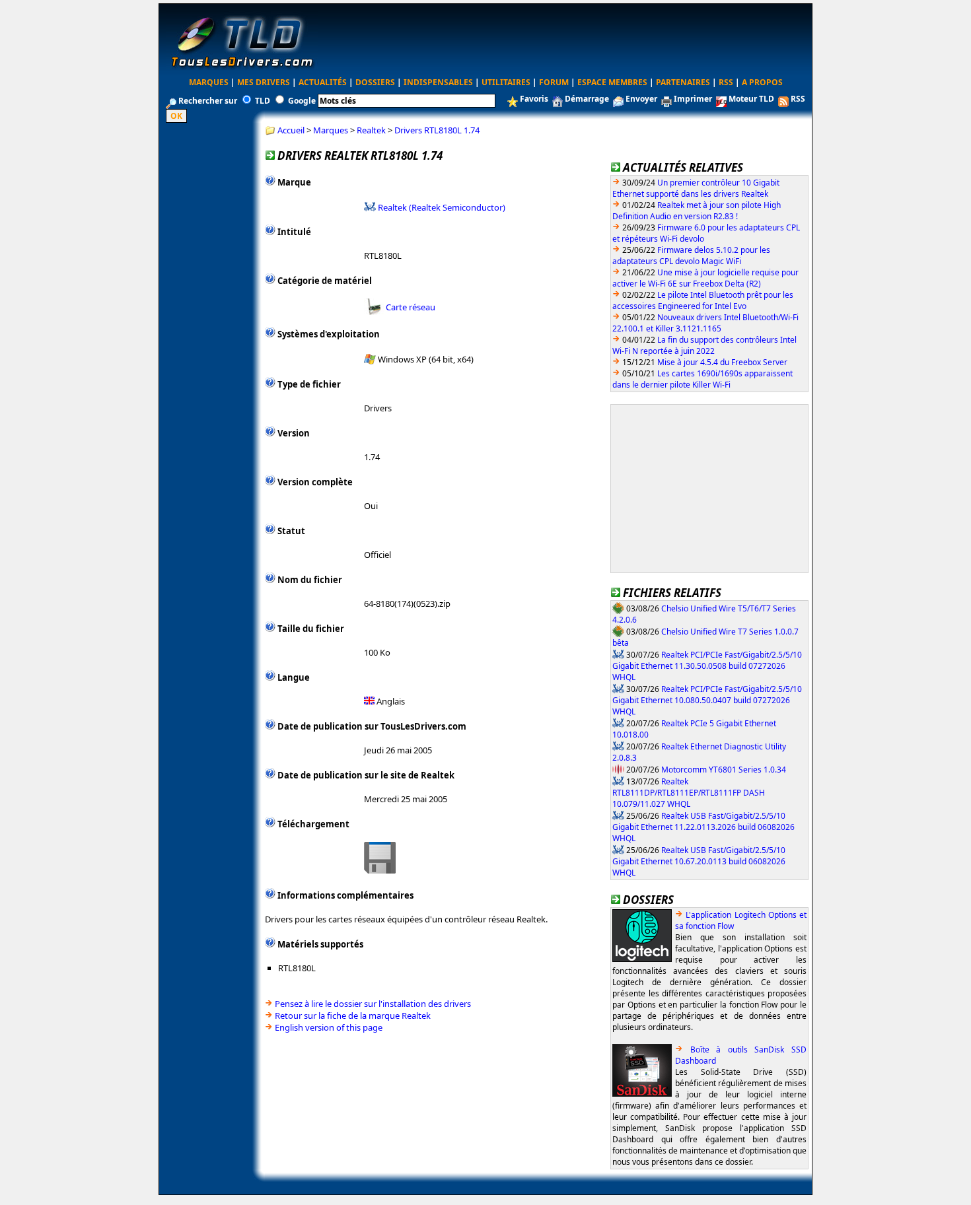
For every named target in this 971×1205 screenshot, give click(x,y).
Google (302, 100)
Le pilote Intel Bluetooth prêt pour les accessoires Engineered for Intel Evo (702, 300)
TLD (262, 100)
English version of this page (328, 1027)
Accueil (291, 130)
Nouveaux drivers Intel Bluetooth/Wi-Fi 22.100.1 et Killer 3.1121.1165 (705, 323)
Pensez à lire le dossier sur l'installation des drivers (373, 1004)
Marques (209, 82)
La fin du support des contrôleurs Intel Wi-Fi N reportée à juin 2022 (704, 345)
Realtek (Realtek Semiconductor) (441, 207)
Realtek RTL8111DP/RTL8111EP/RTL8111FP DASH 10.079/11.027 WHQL (688, 792)
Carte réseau (410, 307)
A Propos (762, 82)
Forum (554, 82)
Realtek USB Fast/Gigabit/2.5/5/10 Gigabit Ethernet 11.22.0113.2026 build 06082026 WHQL (703, 826)
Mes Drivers (263, 82)
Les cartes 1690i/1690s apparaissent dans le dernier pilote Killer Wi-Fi (702, 379)
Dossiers (375, 82)
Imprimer (693, 98)
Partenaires (683, 82)
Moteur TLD (751, 98)
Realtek (371, 130)
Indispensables (438, 82)
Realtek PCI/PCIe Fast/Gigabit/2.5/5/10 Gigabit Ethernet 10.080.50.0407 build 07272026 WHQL (707, 700)
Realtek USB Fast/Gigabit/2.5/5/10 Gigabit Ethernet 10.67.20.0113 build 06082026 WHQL (698, 861)
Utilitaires (506, 82)
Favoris (534, 98)
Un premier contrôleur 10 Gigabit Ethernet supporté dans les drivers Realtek (695, 188)
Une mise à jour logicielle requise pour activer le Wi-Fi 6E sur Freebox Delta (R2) (705, 278)
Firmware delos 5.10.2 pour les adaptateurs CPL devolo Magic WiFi (691, 255)
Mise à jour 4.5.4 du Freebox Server (722, 362)
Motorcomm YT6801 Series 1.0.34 (723, 769)
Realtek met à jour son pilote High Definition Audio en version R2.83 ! (696, 210)
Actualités (323, 82)
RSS (726, 82)
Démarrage (587, 98)
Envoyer (641, 98)
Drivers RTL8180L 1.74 (437, 130)
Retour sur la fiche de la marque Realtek (353, 1015)
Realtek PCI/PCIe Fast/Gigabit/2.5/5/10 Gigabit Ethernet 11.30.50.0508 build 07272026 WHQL (707, 665)
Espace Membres (612, 82)
